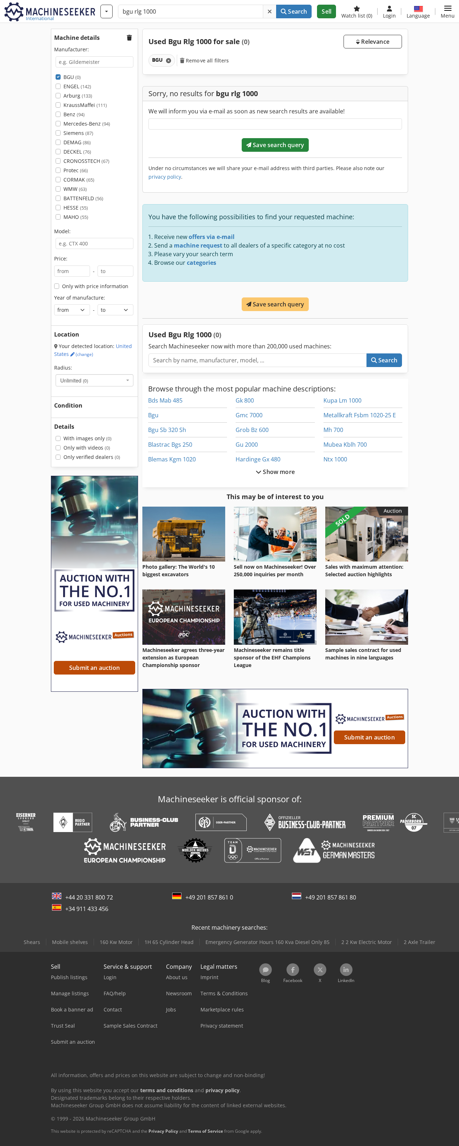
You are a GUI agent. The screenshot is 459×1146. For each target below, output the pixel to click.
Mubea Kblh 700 (345, 444)
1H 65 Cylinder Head (169, 942)
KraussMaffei (85, 105)
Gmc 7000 (249, 415)
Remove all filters (206, 60)
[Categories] (106, 11)
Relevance (374, 42)
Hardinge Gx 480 (258, 459)
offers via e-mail (212, 237)
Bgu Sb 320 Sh (167, 430)
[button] (448, 11)
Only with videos (86, 447)
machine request (198, 245)
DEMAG (77, 142)
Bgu (153, 415)
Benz (74, 114)
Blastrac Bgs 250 (170, 444)
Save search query (277, 145)
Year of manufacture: (79, 297)
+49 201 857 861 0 (209, 897)
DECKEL (77, 151)
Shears (32, 942)
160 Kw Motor (116, 942)
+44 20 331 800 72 (89, 897)
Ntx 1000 (335, 459)
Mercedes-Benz (86, 123)
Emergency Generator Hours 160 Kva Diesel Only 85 (267, 942)
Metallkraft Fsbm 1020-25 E (359, 415)
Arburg (77, 95)
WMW (75, 188)
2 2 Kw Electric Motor (366, 942)
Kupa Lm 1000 (342, 400)
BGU (72, 77)
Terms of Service (205, 1131)
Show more (278, 472)
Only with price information (95, 286)
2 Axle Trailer (419, 942)
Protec (75, 170)
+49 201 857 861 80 (330, 897)
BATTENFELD (83, 198)
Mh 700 (333, 430)
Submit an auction (369, 737)
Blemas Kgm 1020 (172, 459)
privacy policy (164, 176)
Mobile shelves (70, 942)
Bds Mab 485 (165, 400)
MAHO (75, 216)
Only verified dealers (91, 457)
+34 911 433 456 (86, 909)
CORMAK (78, 179)
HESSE (75, 207)
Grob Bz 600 (252, 430)
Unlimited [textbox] (74, 380)
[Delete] (269, 11)
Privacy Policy (163, 1131)
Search (297, 11)
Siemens (78, 133)
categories (201, 263)
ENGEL (77, 86)
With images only (87, 438)
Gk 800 (245, 400)
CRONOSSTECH (86, 161)
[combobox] (94, 380)
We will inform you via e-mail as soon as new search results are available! (246, 111)
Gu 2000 (247, 444)
